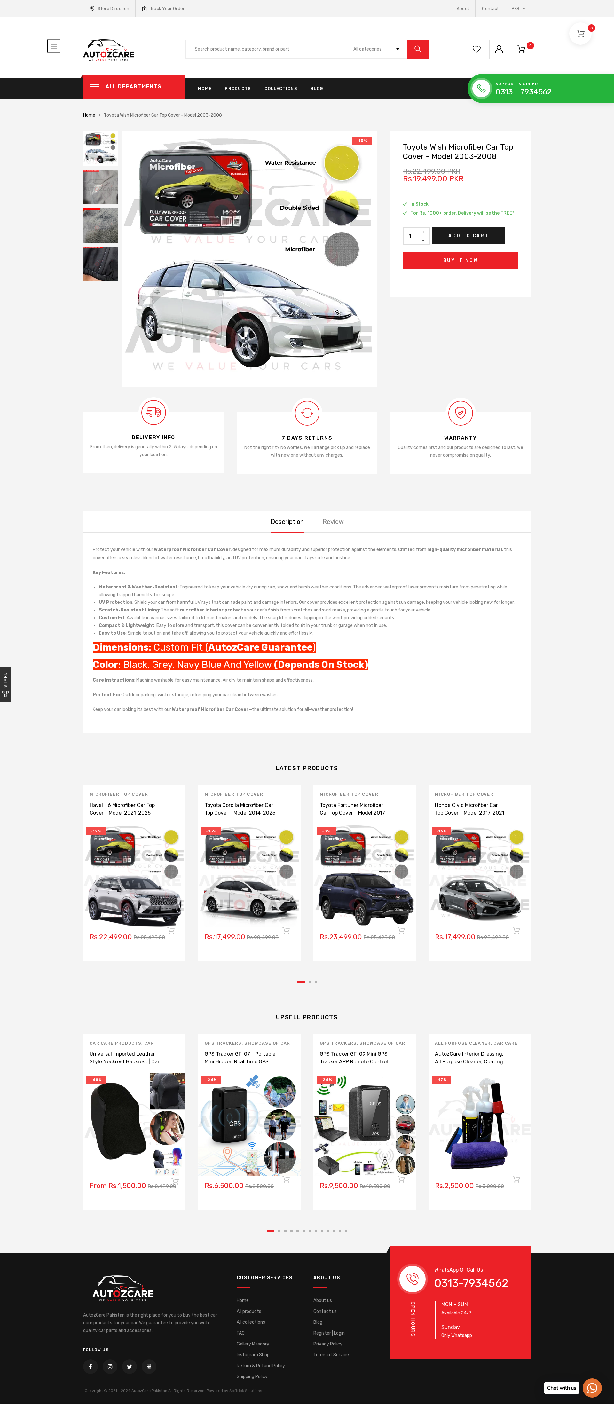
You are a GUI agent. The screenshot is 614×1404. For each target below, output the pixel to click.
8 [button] (316, 1231)
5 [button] (297, 1231)
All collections (251, 1322)
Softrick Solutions (245, 1390)
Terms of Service (331, 1355)
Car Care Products (115, 1043)
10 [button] (328, 1231)
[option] (249, 259)
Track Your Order (167, 8)
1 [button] (301, 982)
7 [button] (310, 1231)
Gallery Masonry (253, 1344)
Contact (490, 8)
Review (333, 521)
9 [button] (322, 1231)
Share (5, 680)
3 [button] (316, 982)
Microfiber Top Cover (119, 794)
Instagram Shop (253, 1355)
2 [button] (310, 982)
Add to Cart (468, 236)
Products (238, 88)
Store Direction (113, 8)
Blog (317, 88)
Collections (280, 88)
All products (249, 1311)
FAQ (241, 1333)
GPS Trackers (223, 1043)
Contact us (325, 1311)
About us (322, 1300)
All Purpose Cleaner (463, 1043)
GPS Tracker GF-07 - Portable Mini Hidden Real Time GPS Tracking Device (240, 1061)
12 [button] (340, 1231)
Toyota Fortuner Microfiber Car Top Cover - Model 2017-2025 (353, 813)
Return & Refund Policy (261, 1366)
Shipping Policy (252, 1376)
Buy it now (460, 260)
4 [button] (291, 1231)
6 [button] (304, 1231)
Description (287, 521)
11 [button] (334, 1231)
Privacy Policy (327, 1344)
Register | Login (329, 1333)
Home (205, 88)
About (463, 8)
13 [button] (346, 1231)
